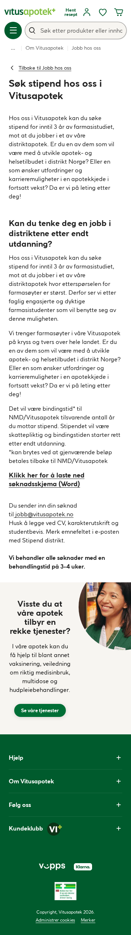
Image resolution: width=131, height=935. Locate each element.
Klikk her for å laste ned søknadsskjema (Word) (46, 479)
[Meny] (13, 30)
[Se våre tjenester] (40, 658)
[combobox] (76, 30)
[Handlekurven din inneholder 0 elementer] (119, 12)
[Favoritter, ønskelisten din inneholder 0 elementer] (103, 12)
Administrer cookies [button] (55, 920)
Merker (88, 920)
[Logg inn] (87, 12)
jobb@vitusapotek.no (44, 514)
